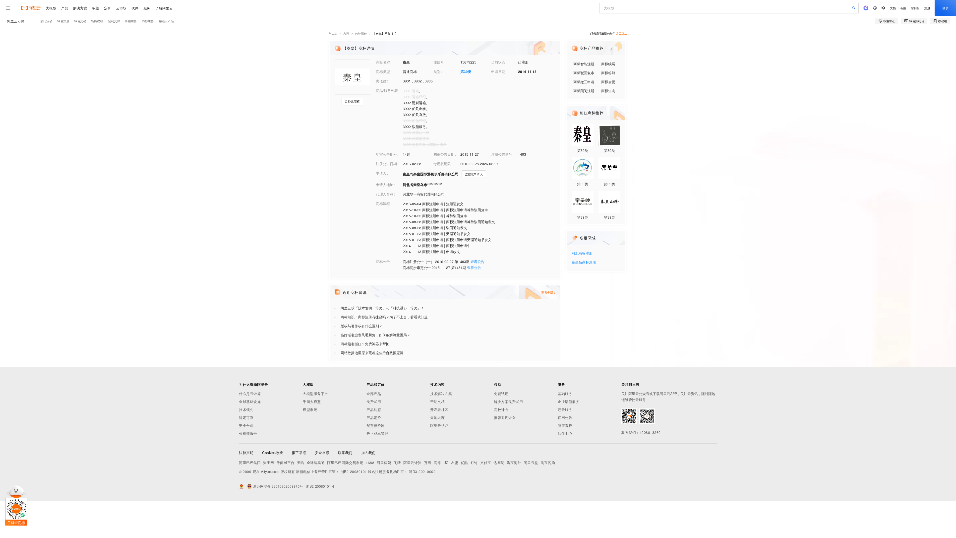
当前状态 (498, 62)
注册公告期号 (501, 154)
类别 (436, 71)
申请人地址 (384, 184)
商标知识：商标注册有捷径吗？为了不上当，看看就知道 (384, 316)
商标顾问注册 (583, 90)
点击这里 (621, 33)
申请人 (381, 173)
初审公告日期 (443, 154)
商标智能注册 (583, 63)
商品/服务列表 (387, 90)
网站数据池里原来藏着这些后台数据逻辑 (372, 352)
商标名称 (383, 62)
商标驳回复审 (583, 72)
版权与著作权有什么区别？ (361, 325)
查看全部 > (548, 292)
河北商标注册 (582, 253)
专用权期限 (442, 163)
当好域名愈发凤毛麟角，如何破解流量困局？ (375, 334)
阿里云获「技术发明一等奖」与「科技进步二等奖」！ (382, 307)
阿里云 (333, 33)
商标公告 (383, 261)
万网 (346, 33)
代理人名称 (384, 194)
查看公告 (477, 261)
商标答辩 (608, 72)
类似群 (381, 80)
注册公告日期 (386, 163)
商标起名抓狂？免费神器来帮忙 (365, 343)
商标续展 (608, 63)
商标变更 (608, 81)
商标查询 (608, 90)
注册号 (438, 62)
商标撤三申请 (583, 81)
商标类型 (383, 71)
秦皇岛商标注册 (584, 262)
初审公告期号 (386, 154)
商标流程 (383, 203)
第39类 (465, 71)
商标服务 (361, 33)
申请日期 (498, 71)
